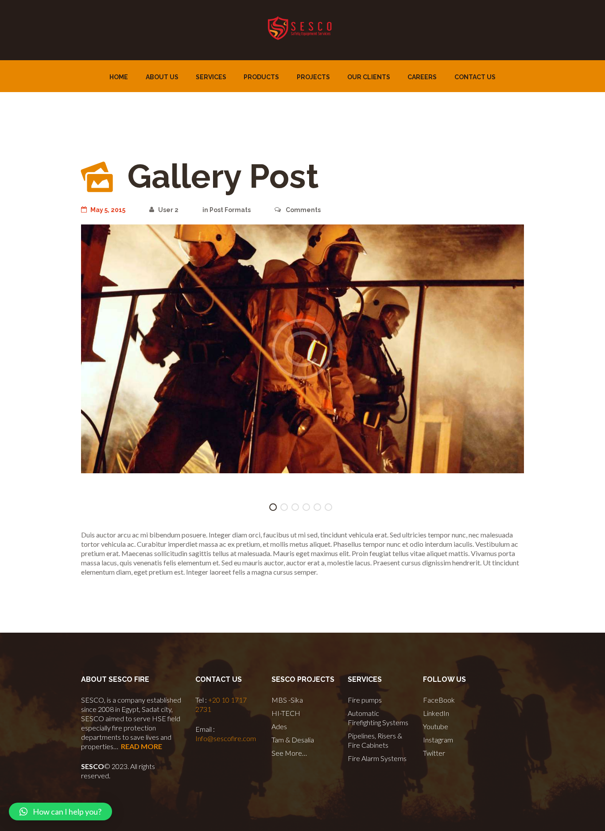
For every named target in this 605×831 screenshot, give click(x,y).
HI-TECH (285, 713)
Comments (302, 209)
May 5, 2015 (107, 209)
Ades (279, 726)
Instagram (438, 739)
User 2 (168, 209)
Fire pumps (365, 700)
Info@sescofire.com (225, 738)
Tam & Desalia (292, 739)
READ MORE (141, 746)
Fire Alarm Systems (377, 758)
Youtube (435, 726)
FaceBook (439, 700)
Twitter (434, 753)
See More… (289, 753)
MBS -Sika (287, 700)
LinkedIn (436, 713)
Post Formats (230, 209)
